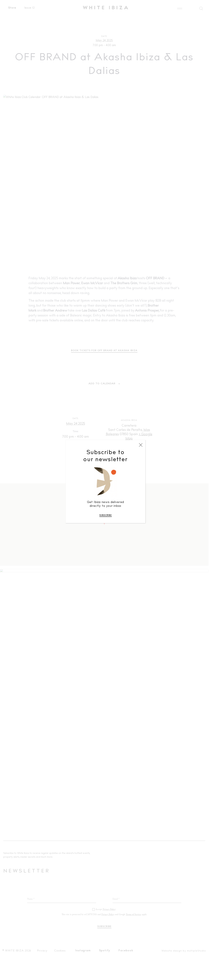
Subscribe (105, 515)
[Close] (141, 444)
